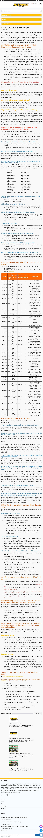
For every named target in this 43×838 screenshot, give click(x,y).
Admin (3, 29)
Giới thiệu (4, 803)
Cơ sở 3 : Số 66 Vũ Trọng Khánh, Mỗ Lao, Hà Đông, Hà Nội (15, 826)
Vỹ (9, 836)
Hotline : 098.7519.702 (7, 828)
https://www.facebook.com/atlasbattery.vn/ (13, 676)
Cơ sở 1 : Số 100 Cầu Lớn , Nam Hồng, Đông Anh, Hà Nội (14, 817)
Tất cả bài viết (38, 713)
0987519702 (11, 271)
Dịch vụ (4, 808)
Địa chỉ (3, 813)
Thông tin (3, 800)
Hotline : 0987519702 (6, 819)
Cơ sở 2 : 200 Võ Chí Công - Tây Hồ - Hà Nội (11, 822)
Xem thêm (4, 831)
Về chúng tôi (4, 780)
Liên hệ (4, 806)
